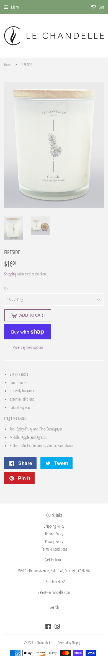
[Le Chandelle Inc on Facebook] (48, 627)
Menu (15, 7)
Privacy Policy (54, 541)
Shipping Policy (54, 526)
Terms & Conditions (54, 549)
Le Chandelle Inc (43, 642)
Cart (101, 7)
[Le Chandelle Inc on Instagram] (57, 627)
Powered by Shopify (69, 642)
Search (54, 607)
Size (6, 288)
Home (7, 64)
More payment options (27, 347)
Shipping (10, 274)
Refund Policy (54, 533)
